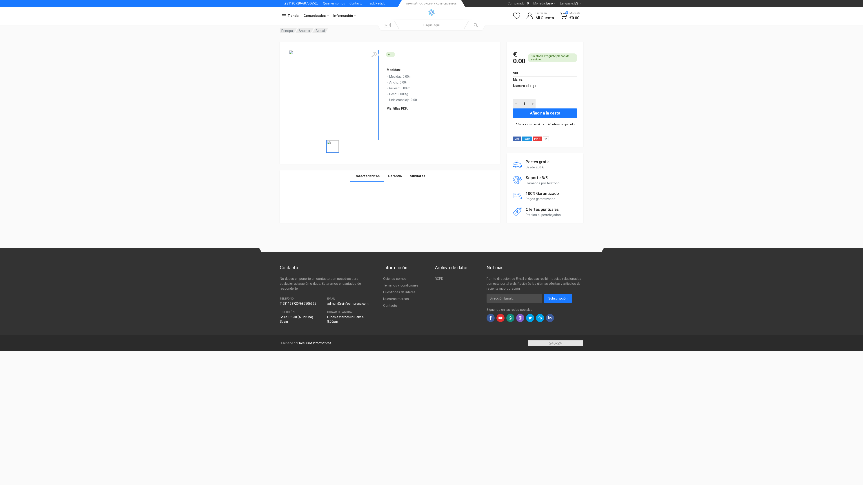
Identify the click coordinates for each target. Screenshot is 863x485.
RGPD (439, 279)
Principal (287, 31)
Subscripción (557, 298)
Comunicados (315, 16)
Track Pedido (376, 3)
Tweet (526, 138)
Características (367, 176)
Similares (417, 176)
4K (545, 138)
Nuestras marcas (396, 299)
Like (517, 138)
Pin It (537, 138)
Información (343, 16)
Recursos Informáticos (315, 343)
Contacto (356, 3)
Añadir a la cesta (545, 113)
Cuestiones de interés (399, 292)
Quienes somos (334, 3)
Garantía (395, 176)
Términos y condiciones (400, 285)
